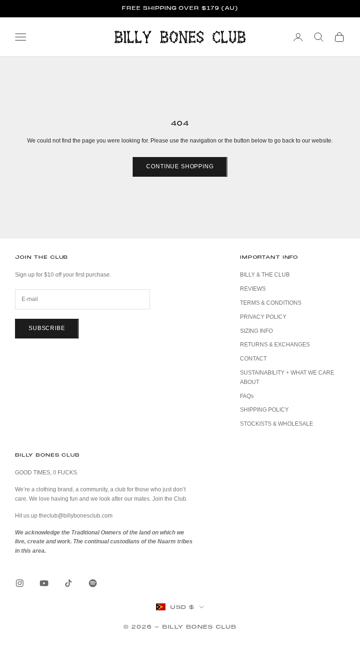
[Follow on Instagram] (19, 583)
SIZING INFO (256, 331)
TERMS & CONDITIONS (270, 303)
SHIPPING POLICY (264, 409)
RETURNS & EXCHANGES (275, 344)
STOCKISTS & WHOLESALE (276, 424)
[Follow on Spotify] (93, 583)
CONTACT (253, 358)
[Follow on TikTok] (68, 583)
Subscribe (47, 328)
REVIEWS (253, 288)
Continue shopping (179, 166)
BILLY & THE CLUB (265, 274)
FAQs (247, 396)
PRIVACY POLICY (263, 317)
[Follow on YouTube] (44, 583)
